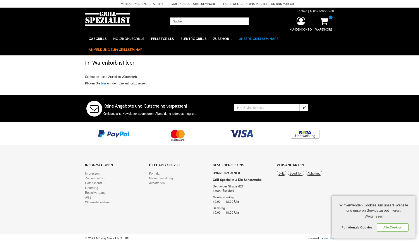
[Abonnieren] (304, 107)
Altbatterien (157, 183)
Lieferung (91, 187)
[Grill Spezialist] (108, 18)
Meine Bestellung (161, 178)
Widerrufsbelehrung (98, 202)
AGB (88, 197)
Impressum (93, 173)
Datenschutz (93, 183)
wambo (329, 238)
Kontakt (302, 11)
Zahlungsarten (95, 178)
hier (103, 83)
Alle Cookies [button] (392, 227)
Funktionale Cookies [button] (357, 227)
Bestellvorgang (95, 192)
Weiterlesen (374, 216)
